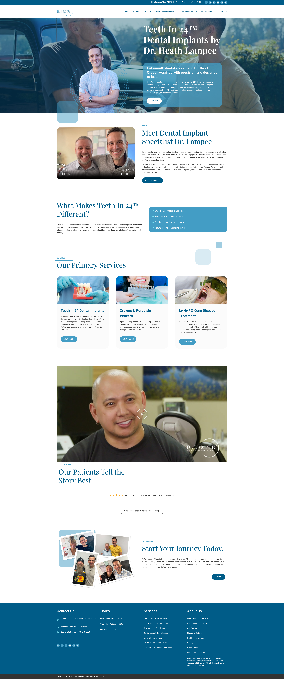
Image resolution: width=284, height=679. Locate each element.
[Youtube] (218, 2)
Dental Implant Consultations (156, 633)
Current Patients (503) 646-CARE (188, 2)
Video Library (193, 648)
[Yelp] (225, 2)
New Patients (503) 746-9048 (163, 2)
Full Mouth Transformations (155, 643)
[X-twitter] (210, 2)
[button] (142, 414)
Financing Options (194, 633)
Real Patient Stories (195, 638)
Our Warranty (192, 628)
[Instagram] (214, 2)
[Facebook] (206, 2)
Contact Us (222, 11)
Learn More (69, 339)
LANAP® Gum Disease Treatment (158, 648)
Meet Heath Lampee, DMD (198, 618)
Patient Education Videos (197, 652)
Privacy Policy (99, 676)
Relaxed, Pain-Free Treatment (156, 628)
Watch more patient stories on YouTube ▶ (142, 511)
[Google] (221, 2)
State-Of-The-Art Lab (153, 638)
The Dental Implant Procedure (156, 623)
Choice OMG (89, 676)
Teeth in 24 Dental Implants (155, 618)
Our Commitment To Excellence (200, 623)
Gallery (190, 643)
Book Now (154, 101)
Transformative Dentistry (164, 11)
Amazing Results (187, 11)
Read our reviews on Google (162, 495)
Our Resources (206, 11)
